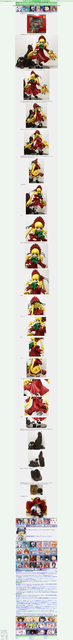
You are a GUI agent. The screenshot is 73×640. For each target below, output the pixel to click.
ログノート (17, 638)
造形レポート (32, 638)
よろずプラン (45, 638)
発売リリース (32, 637)
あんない (17, 637)
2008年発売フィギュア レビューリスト (39, 536)
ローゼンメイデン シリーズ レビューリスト (40, 530)
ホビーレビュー (45, 637)
